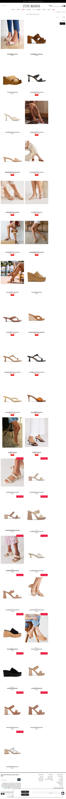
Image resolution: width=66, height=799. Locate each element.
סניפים (62, 778)
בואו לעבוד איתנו (50, 778)
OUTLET (23, 9)
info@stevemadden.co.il (11, 796)
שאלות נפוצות (61, 779)
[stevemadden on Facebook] (2, 794)
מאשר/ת (25, 791)
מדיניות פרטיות (41, 779)
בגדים (33, 9)
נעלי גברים (13, 9)
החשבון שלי (61, 780)
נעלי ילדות (18, 9)
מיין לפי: (64, 17)
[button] (63, 793)
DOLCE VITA (29, 9)
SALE (53, 9)
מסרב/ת (25, 794)
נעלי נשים (44, 9)
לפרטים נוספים (6, 788)
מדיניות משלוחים (60, 783)
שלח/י (19, 779)
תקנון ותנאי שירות (40, 778)
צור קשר (61, 786)
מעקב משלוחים (60, 776)
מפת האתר (41, 776)
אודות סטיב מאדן (50, 776)
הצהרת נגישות (41, 780)
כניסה (2, 5)
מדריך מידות (61, 784)
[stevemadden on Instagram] (4, 794)
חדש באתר (49, 9)
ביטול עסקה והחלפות (60, 782)
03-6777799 (13, 795)
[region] (38, 793)
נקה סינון (62, 23)
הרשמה (5, 5)
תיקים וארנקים (38, 9)
